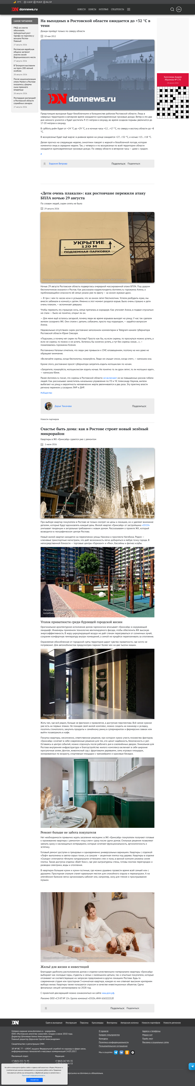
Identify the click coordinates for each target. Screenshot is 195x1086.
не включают (110, 377)
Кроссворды (97, 1022)
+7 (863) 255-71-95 (20, 1061)
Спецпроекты (117, 9)
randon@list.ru (62, 1066)
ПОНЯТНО (34, 1080)
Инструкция (71, 1022)
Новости (81, 9)
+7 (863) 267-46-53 (64, 1063)
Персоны (84, 1022)
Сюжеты (92, 9)
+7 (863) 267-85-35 (64, 1061)
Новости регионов (172, 1022)
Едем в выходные (54, 1022)
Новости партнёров (151, 1022)
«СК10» (146, 525)
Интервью (103, 9)
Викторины (112, 1022)
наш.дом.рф (108, 992)
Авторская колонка (129, 1022)
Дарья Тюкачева (63, 406)
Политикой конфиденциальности (33, 1075)
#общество (46, 392)
